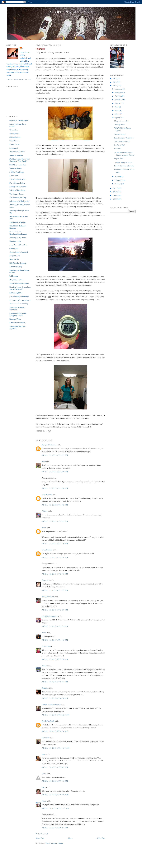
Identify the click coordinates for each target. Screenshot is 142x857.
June (117, 110)
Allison (44, 511)
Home (70, 838)
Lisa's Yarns (14, 144)
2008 (115, 199)
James (44, 773)
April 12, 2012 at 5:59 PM (55, 659)
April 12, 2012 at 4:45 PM (55, 640)
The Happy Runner (16, 193)
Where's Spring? (120, 134)
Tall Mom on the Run (17, 164)
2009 (115, 195)
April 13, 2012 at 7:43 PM (55, 767)
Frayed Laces (14, 255)
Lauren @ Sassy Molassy (51, 704)
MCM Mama (14, 133)
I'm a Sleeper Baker (17, 182)
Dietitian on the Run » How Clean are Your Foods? (19, 159)
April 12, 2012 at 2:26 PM (55, 543)
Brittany (45, 688)
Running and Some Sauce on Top (19, 271)
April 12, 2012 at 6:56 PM (55, 698)
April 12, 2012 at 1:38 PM (55, 488)
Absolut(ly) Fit (15, 241)
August (118, 103)
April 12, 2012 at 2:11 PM (55, 521)
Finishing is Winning (17, 222)
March (117, 176)
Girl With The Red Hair (18, 120)
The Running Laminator (19, 296)
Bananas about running (18, 303)
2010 (115, 191)
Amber (44, 665)
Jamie (44, 801)
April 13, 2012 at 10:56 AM (55, 748)
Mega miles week (120, 121)
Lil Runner (13, 276)
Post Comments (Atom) (54, 843)
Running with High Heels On (19, 211)
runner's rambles (16, 155)
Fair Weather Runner (17, 263)
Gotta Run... (14, 248)
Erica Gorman (47, 550)
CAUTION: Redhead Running (17, 226)
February (118, 180)
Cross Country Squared (18, 252)
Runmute (40, 48)
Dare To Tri (14, 259)
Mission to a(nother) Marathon (17, 308)
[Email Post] (49, 431)
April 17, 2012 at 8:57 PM (55, 827)
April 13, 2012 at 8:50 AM (55, 731)
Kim (43, 754)
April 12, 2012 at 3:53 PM (55, 626)
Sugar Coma (118, 158)
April (117, 117)
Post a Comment (42, 834)
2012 (115, 85)
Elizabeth (45, 737)
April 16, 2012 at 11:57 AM (55, 808)
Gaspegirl (45, 580)
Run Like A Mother (17, 151)
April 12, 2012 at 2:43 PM (55, 574)
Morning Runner (71, 11)
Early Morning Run (17, 179)
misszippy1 (13, 148)
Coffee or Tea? (119, 145)
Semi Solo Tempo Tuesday (124, 165)
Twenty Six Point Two (17, 186)
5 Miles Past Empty (17, 172)
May (117, 114)
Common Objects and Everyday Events (17, 314)
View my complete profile (19, 79)
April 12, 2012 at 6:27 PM (55, 681)
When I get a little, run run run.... (19, 205)
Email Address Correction (124, 138)
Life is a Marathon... (17, 190)
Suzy (44, 787)
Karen (44, 527)
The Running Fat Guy (17, 197)
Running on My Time (17, 237)
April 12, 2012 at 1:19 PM (55, 455)
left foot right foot (16, 292)
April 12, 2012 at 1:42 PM (55, 505)
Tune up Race (119, 124)
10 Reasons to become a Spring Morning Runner (124, 153)
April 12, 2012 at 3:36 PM (55, 610)
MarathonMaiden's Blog (19, 283)
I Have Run (13, 175)
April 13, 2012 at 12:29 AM (55, 715)
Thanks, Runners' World (123, 162)
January (118, 183)
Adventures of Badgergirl (19, 201)
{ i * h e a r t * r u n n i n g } (19, 300)
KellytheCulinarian (49, 445)
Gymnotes (13, 129)
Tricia (44, 632)
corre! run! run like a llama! (17, 125)
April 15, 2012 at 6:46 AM (55, 794)
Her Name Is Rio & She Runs (18, 217)
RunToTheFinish (48, 721)
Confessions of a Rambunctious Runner (18, 232)
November (119, 92)
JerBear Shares (15, 168)
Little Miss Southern (17, 322)
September (119, 99)
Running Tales (15, 319)
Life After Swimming (50, 616)
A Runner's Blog (15, 266)
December (119, 89)
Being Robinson (48, 596)
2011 (115, 188)
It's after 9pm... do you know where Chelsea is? (20, 288)
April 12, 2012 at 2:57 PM (55, 590)
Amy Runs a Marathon (18, 244)
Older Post (101, 838)
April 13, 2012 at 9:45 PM (55, 781)
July (117, 107)
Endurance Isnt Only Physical (17, 327)
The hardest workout (122, 141)
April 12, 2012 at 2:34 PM (55, 557)
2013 (115, 82)
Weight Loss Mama (17, 279)
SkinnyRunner (15, 137)
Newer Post (40, 838)
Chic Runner (14, 140)
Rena (44, 461)
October (118, 96)
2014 (115, 78)
